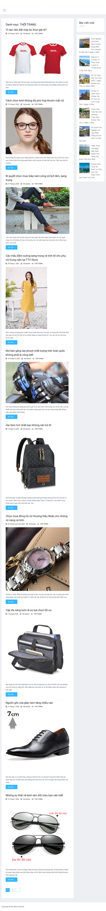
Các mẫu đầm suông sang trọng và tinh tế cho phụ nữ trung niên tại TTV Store (36, 257)
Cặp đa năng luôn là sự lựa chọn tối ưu (29, 610)
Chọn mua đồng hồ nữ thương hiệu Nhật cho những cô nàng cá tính (36, 518)
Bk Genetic (26, 33)
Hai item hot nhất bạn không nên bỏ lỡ (28, 425)
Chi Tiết (11, 92)
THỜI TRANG (38, 33)
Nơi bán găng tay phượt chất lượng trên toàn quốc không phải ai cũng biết (35, 352)
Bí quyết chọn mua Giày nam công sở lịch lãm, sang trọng (36, 178)
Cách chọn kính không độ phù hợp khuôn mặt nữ (35, 100)
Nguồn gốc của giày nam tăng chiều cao (29, 702)
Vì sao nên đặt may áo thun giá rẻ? (26, 29)
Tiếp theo (17, 890)
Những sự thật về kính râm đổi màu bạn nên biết (34, 795)
